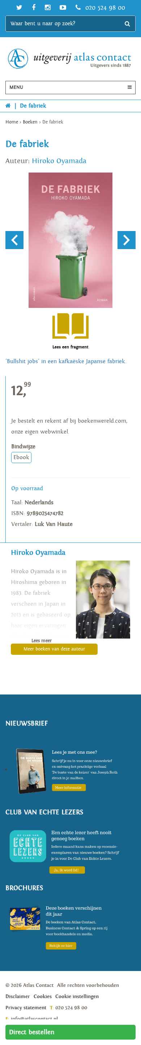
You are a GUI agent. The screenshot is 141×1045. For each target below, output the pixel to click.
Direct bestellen (32, 1032)
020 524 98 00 (104, 8)
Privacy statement (25, 1008)
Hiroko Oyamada (59, 161)
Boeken (30, 122)
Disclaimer (17, 997)
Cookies (43, 997)
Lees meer (41, 641)
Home (11, 122)
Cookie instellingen (77, 997)
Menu (16, 87)
